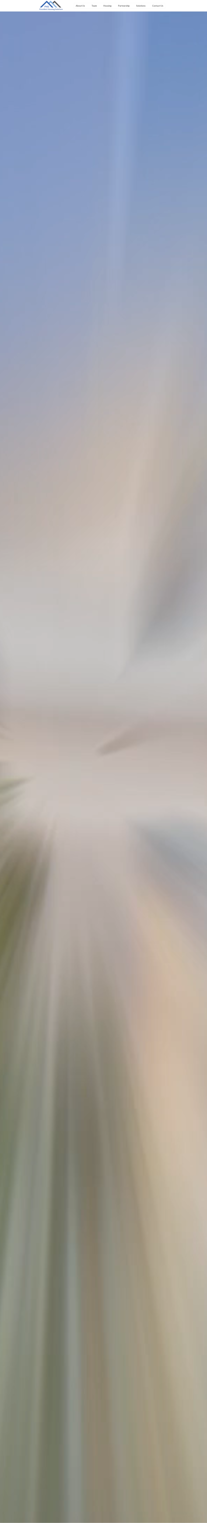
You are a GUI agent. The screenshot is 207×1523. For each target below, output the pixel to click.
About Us (80, 5)
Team (94, 5)
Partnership (124, 5)
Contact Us (157, 5)
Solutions (141, 5)
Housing (107, 5)
